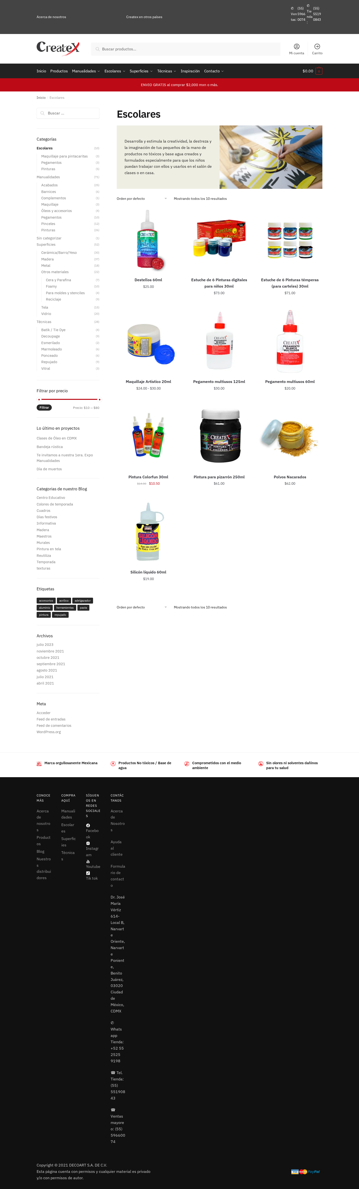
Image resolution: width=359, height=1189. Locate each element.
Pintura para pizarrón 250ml (219, 476)
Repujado (49, 361)
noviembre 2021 (50, 651)
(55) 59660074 (301, 14)
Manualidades (48, 177)
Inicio (41, 97)
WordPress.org (49, 731)
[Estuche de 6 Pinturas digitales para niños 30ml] (219, 239)
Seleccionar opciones (148, 304)
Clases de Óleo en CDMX (57, 438)
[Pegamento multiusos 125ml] (219, 341)
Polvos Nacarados (290, 476)
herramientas (65, 607)
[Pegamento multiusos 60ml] (290, 341)
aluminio (44, 607)
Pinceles (48, 223)
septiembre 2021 (51, 664)
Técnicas (44, 321)
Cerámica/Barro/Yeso (59, 252)
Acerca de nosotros (51, 17)
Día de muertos (49, 469)
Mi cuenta (296, 53)
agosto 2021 (47, 670)
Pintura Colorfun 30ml (148, 476)
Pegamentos (51, 162)
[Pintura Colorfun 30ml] (148, 437)
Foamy (51, 286)
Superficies (46, 244)
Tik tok (92, 878)
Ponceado (49, 355)
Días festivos (47, 517)
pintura (43, 615)
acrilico (64, 600)
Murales (43, 542)
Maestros (44, 536)
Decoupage (50, 336)
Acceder (44, 712)
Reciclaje (53, 299)
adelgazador (83, 600)
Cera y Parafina (58, 280)
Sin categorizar (49, 238)
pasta (83, 607)
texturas (43, 568)
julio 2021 (45, 676)
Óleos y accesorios (56, 210)
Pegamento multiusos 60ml (290, 381)
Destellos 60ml (148, 279)
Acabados (49, 185)
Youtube (93, 866)
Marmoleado (51, 349)
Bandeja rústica (50, 446)
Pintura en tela (49, 549)
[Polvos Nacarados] (290, 437)
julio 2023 (45, 644)
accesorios (46, 600)
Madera (47, 259)
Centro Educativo (51, 497)
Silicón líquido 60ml (148, 572)
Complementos (53, 198)
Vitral (45, 368)
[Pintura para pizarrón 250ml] (219, 437)
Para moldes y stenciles (65, 293)
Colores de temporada (55, 504)
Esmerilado (50, 342)
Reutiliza (44, 555)
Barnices (48, 191)
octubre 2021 (48, 657)
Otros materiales (55, 271)
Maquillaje (49, 204)
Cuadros (43, 510)
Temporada (46, 562)
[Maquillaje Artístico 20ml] (148, 341)
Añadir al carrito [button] (219, 304)
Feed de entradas (51, 719)
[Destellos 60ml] (148, 239)
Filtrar (44, 407)
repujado (60, 615)
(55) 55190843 (317, 14)
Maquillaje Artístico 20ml (148, 381)
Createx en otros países (144, 17)
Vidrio (46, 313)
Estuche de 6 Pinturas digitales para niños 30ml (219, 283)
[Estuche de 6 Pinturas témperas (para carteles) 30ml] (290, 239)
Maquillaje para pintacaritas (64, 156)
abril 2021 (45, 683)
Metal (45, 265)
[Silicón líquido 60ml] (148, 532)
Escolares (45, 148)
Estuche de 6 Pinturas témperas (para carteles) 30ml (290, 283)
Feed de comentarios (54, 725)
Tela (44, 307)
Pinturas (48, 169)
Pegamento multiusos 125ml (219, 381)
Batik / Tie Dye (53, 329)
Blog (40, 851)
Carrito (317, 53)
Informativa (46, 523)
